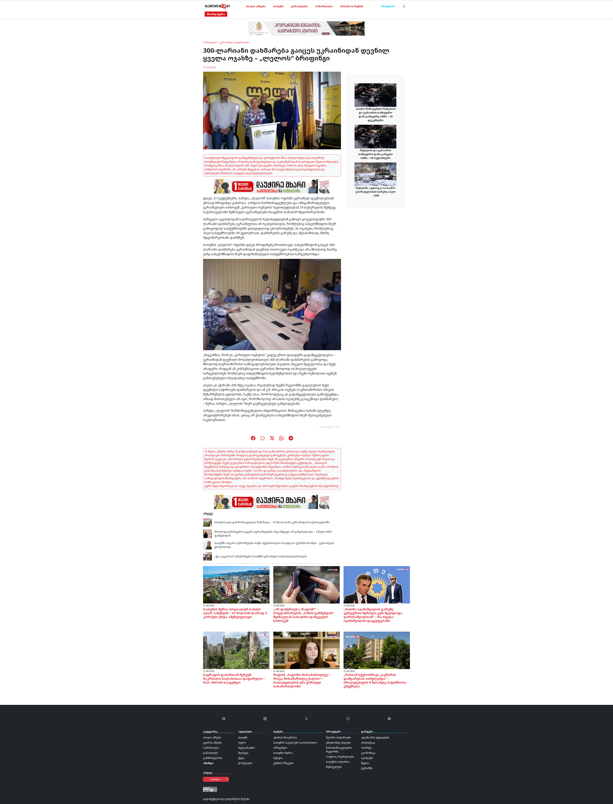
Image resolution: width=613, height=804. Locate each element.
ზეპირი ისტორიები (338, 737)
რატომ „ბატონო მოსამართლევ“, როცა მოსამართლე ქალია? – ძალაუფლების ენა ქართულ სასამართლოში (301, 680)
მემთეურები (334, 767)
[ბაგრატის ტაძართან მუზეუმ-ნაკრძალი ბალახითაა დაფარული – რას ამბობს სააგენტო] (236, 650)
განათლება (299, 6)
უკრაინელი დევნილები (235, 42)
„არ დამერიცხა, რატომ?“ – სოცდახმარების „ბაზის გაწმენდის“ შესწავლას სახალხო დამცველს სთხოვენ (303, 615)
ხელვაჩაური (246, 747)
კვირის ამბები (212, 742)
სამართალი (324, 6)
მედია (365, 763)
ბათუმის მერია (283, 753)
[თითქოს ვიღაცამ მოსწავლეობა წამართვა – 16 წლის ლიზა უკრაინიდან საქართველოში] (207, 522)
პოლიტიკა (368, 742)
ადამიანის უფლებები (375, 737)
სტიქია (278, 758)
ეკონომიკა (368, 753)
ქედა (241, 758)
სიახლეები (210, 42)
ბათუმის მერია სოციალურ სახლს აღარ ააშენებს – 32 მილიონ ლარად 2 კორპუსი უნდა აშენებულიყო (235, 613)
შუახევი (243, 753)
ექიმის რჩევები (283, 763)
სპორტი (366, 747)
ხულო (242, 742)
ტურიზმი (367, 768)
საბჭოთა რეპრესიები (340, 756)
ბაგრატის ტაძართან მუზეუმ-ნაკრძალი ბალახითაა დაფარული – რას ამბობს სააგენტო (234, 679)
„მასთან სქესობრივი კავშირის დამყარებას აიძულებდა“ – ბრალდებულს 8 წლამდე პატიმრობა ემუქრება (375, 680)
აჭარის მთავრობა (285, 737)
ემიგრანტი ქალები (338, 742)
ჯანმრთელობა (212, 758)
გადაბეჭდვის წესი (330, 426)
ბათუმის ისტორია (338, 762)
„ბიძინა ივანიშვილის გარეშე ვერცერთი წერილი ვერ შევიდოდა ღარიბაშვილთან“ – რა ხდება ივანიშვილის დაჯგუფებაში (373, 615)
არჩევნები (280, 747)
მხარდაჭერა (216, 14)
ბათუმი (278, 6)
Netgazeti (388, 6)
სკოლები (367, 758)
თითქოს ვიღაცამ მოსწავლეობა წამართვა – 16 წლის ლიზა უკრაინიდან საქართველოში (271, 522)
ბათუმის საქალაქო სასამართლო (295, 742)
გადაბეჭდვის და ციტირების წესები (226, 799)
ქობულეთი (245, 763)
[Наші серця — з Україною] (217, 6)
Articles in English (351, 6)
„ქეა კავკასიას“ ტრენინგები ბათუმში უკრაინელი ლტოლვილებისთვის (260, 556)
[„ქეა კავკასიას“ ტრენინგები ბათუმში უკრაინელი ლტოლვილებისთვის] (207, 556)
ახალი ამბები (255, 6)
